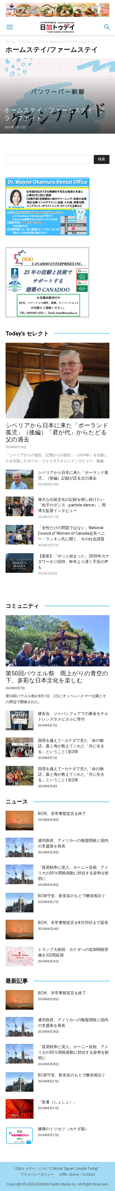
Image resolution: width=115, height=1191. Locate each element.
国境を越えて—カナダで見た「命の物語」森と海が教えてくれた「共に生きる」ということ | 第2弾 (71, 774)
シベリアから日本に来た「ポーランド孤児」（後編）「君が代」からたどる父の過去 (57, 432)
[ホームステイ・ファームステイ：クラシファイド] (57, 96)
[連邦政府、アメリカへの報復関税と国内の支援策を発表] (19, 847)
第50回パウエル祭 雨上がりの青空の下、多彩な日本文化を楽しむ (57, 677)
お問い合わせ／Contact (77, 1174)
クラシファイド (32, 41)
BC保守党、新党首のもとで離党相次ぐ (72, 895)
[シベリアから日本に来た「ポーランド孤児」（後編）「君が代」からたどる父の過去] (57, 380)
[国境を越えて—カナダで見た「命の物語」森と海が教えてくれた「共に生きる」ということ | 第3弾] (19, 747)
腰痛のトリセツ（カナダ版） (63, 1129)
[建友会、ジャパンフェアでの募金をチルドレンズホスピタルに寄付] (19, 720)
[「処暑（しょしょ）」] (19, 1109)
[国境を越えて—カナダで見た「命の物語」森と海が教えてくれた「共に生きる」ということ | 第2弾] (19, 775)
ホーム (11, 41)
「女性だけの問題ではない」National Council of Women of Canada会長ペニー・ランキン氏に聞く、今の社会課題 (71, 533)
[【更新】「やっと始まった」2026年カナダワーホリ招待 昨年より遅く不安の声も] (19, 563)
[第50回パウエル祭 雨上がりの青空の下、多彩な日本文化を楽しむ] (57, 641)
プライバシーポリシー (37, 1174)
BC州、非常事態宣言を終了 (62, 813)
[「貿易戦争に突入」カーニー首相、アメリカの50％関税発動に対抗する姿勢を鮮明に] (19, 874)
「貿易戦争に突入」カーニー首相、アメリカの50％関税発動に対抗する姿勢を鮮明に (73, 873)
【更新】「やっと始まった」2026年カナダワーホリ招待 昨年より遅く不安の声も (73, 561)
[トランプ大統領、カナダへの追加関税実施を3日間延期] (19, 956)
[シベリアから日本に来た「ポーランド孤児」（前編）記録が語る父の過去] (19, 479)
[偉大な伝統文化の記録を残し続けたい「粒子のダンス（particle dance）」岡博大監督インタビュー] (19, 506)
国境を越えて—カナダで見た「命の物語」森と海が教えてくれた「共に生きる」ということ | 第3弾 (71, 746)
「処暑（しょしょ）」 (57, 1102)
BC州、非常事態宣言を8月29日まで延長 (73, 922)
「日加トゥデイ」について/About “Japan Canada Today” (55, 1168)
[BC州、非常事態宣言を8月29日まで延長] (19, 929)
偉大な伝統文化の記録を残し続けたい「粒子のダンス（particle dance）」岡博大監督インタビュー (72, 505)
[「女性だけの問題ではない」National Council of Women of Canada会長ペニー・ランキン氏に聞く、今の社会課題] (19, 534)
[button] (9, 27)
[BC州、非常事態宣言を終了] (19, 820)
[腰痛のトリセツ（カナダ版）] (19, 1136)
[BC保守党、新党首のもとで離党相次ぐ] (19, 902)
